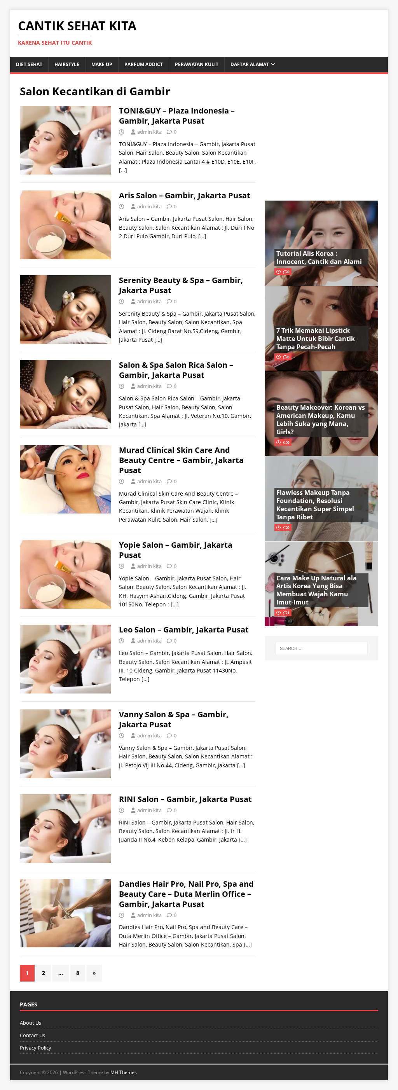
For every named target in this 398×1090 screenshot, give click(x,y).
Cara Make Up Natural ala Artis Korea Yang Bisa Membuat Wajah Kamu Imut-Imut (316, 590)
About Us (30, 1022)
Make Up (101, 64)
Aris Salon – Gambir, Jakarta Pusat (184, 195)
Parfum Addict (143, 64)
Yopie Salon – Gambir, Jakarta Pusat (175, 550)
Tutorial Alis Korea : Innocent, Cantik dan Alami (319, 257)
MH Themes (123, 1072)
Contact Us (32, 1035)
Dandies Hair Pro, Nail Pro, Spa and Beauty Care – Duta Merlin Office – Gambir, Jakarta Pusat (186, 894)
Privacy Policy (35, 1047)
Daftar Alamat (249, 64)
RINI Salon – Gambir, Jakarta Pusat (185, 799)
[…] (123, 170)
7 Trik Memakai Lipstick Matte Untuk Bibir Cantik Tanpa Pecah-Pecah (315, 338)
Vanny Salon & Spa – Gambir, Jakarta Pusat (174, 719)
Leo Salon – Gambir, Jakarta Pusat (184, 629)
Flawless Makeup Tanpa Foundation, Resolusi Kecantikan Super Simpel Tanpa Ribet (315, 504)
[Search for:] (322, 648)
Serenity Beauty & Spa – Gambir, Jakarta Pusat (181, 285)
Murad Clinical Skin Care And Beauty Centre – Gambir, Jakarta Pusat (181, 460)
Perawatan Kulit (196, 64)
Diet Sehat (29, 64)
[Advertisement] (321, 132)
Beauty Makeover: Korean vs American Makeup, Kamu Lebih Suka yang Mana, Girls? (320, 419)
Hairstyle (66, 64)
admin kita (149, 131)
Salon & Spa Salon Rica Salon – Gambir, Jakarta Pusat (176, 370)
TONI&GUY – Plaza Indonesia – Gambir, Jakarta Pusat (177, 115)
